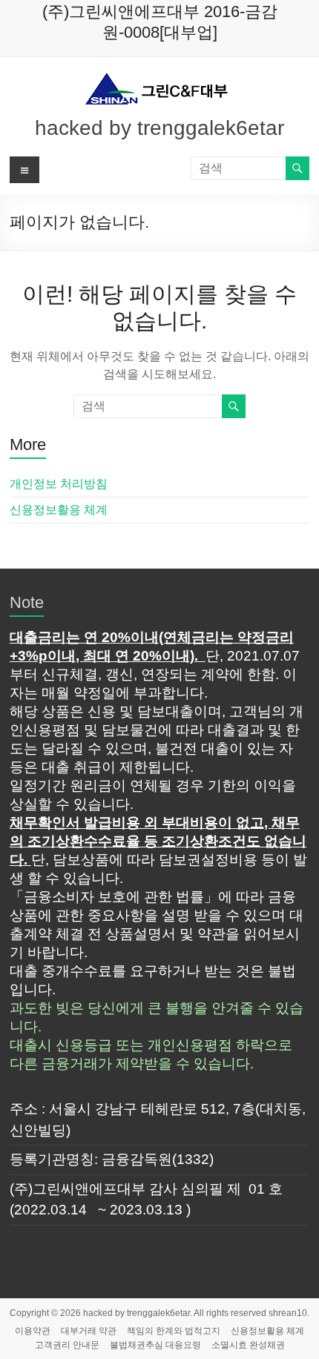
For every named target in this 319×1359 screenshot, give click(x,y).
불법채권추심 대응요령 (155, 1344)
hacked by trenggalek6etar (159, 127)
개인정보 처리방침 (59, 483)
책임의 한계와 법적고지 (173, 1330)
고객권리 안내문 (67, 1344)
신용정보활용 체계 (59, 509)
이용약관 (32, 1330)
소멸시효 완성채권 (248, 1344)
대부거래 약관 (88, 1330)
